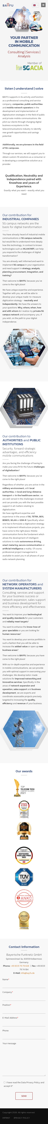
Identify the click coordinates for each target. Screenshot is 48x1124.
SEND (24, 1096)
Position (6, 1005)
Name (5, 979)
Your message (9, 1043)
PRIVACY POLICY (22, 1117)
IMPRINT (6, 1117)
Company (7, 992)
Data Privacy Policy (30, 1082)
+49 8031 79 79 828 (20, 965)
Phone (5, 1030)
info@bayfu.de (28, 973)
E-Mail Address (10, 1017)
